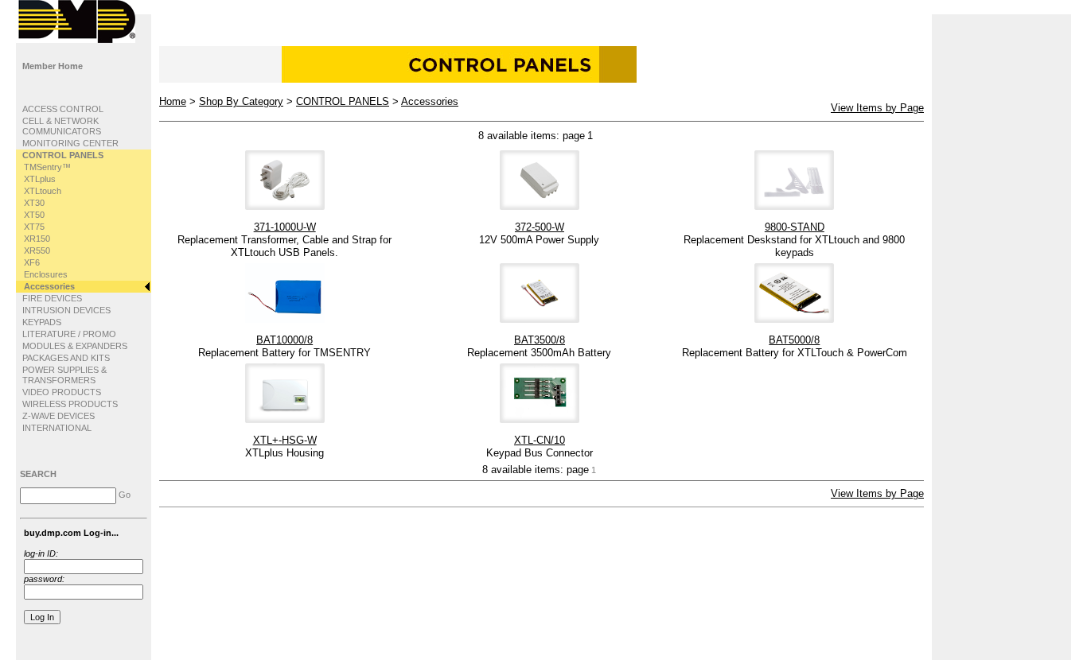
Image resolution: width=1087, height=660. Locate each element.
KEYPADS (41, 322)
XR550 (37, 250)
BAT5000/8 (794, 340)
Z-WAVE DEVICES (58, 416)
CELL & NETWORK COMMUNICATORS (61, 126)
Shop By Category (241, 101)
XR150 (37, 238)
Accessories (49, 286)
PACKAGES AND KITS (66, 358)
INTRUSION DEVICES (66, 310)
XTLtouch (42, 191)
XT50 (34, 214)
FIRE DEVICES (52, 298)
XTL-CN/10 (539, 440)
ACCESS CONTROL (62, 109)
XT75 (34, 226)
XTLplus (40, 179)
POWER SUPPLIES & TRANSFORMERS (64, 375)
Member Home (52, 66)
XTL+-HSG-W (285, 440)
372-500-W (539, 227)
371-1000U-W (285, 227)
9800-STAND (794, 227)
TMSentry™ (47, 167)
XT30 (34, 203)
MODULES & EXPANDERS (74, 346)
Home (172, 101)
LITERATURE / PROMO (69, 334)
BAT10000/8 (284, 340)
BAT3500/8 (539, 340)
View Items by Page (877, 108)
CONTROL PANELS (62, 155)
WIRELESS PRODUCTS (70, 404)
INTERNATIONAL (57, 428)
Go (125, 494)
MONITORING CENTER (70, 143)
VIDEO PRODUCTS (61, 392)
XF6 (32, 262)
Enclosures (46, 274)
